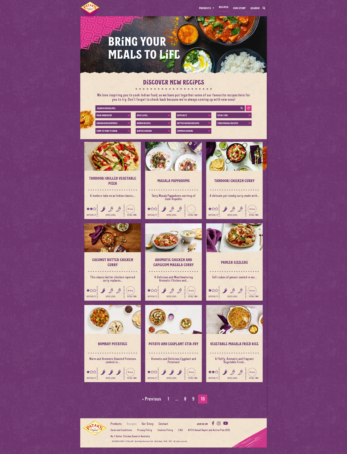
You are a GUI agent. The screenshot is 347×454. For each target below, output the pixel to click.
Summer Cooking (185, 131)
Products (205, 8)
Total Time (222, 115)
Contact (163, 424)
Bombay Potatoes (112, 343)
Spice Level (142, 115)
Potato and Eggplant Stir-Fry (173, 343)
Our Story (239, 8)
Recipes (223, 7)
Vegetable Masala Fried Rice (234, 343)
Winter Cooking (144, 131)
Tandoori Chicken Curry (234, 180)
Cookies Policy (165, 430)
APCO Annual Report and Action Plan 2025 (209, 430)
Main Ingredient (104, 115)
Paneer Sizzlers (234, 262)
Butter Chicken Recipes (188, 123)
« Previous (151, 399)
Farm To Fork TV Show (107, 131)
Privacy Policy (144, 430)
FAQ (180, 430)
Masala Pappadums (173, 180)
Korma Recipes (144, 123)
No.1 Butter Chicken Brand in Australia (130, 436)
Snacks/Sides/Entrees (107, 123)
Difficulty (182, 115)
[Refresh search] (249, 108)
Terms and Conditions (121, 430)
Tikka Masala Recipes (227, 123)
